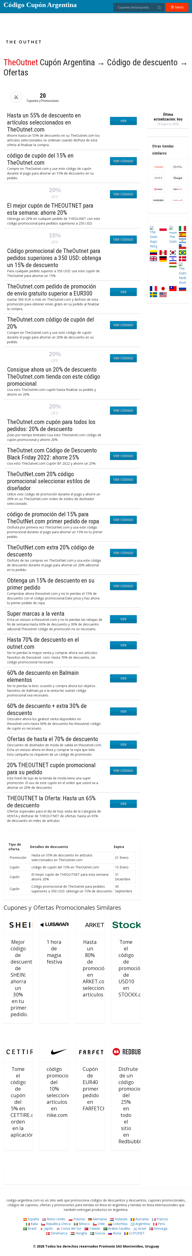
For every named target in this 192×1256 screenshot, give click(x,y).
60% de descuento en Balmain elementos (43, 676)
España (33, 1219)
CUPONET (136, 1233)
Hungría (80, 1233)
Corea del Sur (70, 1228)
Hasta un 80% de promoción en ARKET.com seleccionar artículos (96, 968)
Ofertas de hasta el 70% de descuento (52, 739)
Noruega (160, 1228)
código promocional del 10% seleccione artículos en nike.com (61, 1092)
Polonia (78, 1219)
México (84, 1223)
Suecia (99, 1233)
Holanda (120, 1219)
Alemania (99, 1219)
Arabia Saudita (118, 1228)
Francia (162, 1219)
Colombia (119, 1223)
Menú (179, 7)
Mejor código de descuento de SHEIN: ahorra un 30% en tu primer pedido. (23, 978)
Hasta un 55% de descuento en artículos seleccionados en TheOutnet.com (44, 122)
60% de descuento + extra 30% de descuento (47, 709)
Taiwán (94, 1228)
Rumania (141, 1219)
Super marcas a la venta (35, 613)
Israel (141, 1228)
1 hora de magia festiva (54, 952)
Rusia (116, 1233)
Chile (101, 1223)
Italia (34, 1223)
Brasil (31, 1228)
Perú (161, 1223)
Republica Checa (58, 1223)
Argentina (142, 1223)
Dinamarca (58, 1233)
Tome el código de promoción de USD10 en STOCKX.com (133, 968)
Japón (48, 1228)
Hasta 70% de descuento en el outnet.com (43, 643)
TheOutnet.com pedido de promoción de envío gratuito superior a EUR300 (51, 290)
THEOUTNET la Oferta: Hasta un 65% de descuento (51, 802)
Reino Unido (55, 1219)
